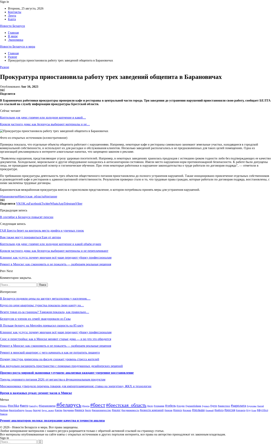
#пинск (177, 410)
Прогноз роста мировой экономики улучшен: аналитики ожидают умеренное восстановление (67, 372)
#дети (213, 405)
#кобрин (4, 410)
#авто (24, 406)
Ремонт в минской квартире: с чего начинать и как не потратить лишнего (50, 352)
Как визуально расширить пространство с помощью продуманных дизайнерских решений (61, 366)
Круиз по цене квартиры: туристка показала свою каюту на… (42, 305)
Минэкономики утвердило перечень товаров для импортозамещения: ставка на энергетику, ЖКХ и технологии (75, 386)
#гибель (170, 406)
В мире (13, 36)
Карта (12, 19)
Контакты (14, 12)
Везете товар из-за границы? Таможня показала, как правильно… (44, 312)
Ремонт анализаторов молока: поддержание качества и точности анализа (52, 420)
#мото (88, 410)
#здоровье (252, 406)
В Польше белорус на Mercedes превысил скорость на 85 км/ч (41, 325)
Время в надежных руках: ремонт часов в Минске (36, 393)
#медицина (68, 410)
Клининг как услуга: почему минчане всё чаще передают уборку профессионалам (55, 332)
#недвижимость (130, 410)
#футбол (262, 410)
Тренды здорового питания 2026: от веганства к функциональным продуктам (52, 379)
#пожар (187, 410)
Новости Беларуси (12, 26)
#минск (79, 410)
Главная (13, 32)
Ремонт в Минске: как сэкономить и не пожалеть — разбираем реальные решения (55, 345)
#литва (58, 410)
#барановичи (9, 196)
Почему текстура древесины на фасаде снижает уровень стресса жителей (49, 359)
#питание (50, 196)
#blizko (3, 406)
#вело (150, 406)
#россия (229, 410)
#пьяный (210, 410)
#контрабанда (16, 410)
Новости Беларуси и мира (17, 46)
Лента (12, 15)
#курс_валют (48, 410)
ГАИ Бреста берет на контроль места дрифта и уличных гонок (42, 230)
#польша (198, 410)
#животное (224, 405)
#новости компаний (152, 410)
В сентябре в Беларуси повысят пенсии (26, 217)
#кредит (37, 410)
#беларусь (68, 405)
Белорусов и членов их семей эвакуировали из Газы (35, 318)
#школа (3, 414)
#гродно (181, 406)
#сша (253, 410)
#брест (97, 405)
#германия (159, 406)
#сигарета (240, 410)
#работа (219, 410)
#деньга (205, 406)
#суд (248, 410)
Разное (4, 67)
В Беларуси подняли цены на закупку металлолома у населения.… (45, 298)
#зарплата (238, 406)
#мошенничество (101, 410)
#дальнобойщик (193, 406)
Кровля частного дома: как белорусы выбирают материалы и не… (45, 124)
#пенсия (168, 410)
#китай (260, 406)
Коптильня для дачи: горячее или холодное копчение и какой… (43, 117)
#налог (116, 410)
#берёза (85, 406)
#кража (28, 410)
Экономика (15, 39)
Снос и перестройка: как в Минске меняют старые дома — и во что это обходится (55, 339)
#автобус (33, 406)
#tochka (13, 406)
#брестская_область (31, 196)
